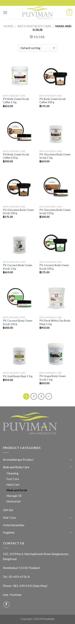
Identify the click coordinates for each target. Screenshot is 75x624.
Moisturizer (14, 501)
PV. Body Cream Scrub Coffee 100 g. (52, 100)
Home (8, 26)
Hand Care (13, 484)
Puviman (16, 594)
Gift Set (8, 510)
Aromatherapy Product (18, 459)
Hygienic (9, 532)
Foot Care (13, 479)
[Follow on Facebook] (6, 604)
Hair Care (9, 517)
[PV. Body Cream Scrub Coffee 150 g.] (19, 131)
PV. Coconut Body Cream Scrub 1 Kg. (17, 267)
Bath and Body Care (34, 26)
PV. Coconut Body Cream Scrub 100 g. (54, 267)
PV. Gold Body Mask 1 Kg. (18, 376)
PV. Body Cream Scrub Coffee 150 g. (16, 156)
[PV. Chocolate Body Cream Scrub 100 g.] (19, 186)
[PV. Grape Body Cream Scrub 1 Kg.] (55, 353)
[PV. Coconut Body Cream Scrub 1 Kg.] (19, 242)
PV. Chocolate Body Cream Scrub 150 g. (55, 211)
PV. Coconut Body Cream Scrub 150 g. (17, 322)
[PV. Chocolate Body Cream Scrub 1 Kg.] (55, 131)
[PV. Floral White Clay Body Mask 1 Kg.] (55, 297)
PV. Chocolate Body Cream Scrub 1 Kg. (55, 156)
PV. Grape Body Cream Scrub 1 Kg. (52, 378)
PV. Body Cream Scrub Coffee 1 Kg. (16, 100)
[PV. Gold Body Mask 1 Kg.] (19, 353)
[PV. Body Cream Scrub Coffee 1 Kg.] (19, 76)
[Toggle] (70, 459)
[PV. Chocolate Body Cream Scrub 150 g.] (55, 186)
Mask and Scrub (17, 490)
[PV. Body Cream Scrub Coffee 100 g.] (55, 76)
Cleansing (12, 473)
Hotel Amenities (13, 525)
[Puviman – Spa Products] (37, 12)
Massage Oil (14, 495)
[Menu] (5, 12)
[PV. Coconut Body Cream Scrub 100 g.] (55, 242)
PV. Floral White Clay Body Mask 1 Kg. (54, 322)
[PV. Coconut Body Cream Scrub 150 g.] (19, 297)
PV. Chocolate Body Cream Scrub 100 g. (18, 211)
